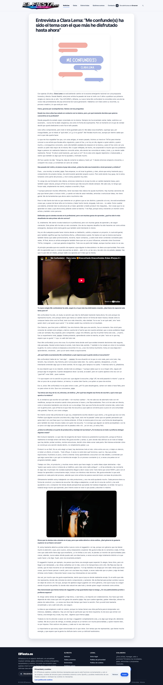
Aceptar (124, 674)
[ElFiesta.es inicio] (40, 5)
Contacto (111, 5)
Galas (75, 5)
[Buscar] (143, 5)
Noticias (66, 5)
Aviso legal (94, 656)
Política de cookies (96, 663)
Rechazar (115, 674)
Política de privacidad (97, 660)
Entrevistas (85, 5)
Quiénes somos (98, 5)
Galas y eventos (70, 660)
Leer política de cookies (43, 680)
